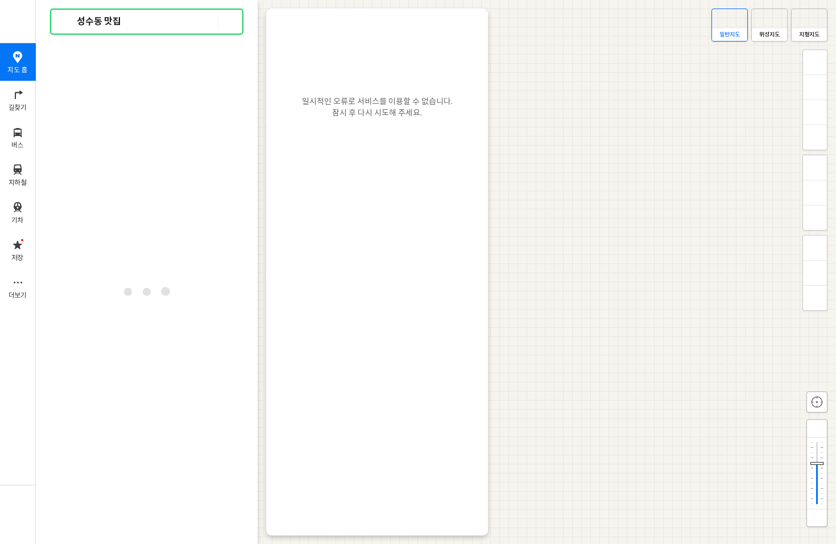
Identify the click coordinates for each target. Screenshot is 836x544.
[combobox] (147, 22)
